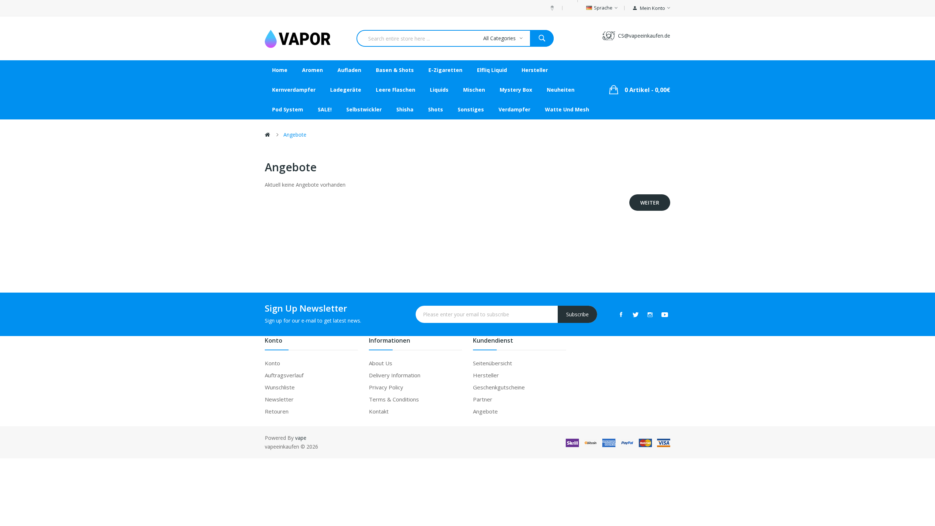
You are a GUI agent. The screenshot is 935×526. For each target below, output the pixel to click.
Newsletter (279, 399)
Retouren (277, 411)
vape (300, 437)
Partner (482, 399)
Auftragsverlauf (284, 375)
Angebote (294, 134)
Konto (272, 363)
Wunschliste (280, 387)
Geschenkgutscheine (499, 387)
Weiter (649, 202)
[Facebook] (620, 314)
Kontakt (379, 411)
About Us (380, 363)
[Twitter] (635, 314)
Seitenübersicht (492, 363)
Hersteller (486, 375)
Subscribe (577, 314)
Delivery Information (394, 375)
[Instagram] (650, 314)
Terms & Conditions (394, 399)
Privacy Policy (386, 387)
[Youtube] (664, 314)
